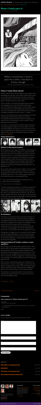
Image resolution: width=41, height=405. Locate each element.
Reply (2, 309)
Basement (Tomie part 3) (7, 290)
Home (2, 4)
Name (2, 335)
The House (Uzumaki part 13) (10, 371)
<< (17, 395)
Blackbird (4, 368)
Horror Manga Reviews (8, 4)
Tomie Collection (4, 281)
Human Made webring (24, 387)
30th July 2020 (4, 301)
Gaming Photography (37, 387)
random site (20, 395)
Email (2, 341)
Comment (3, 320)
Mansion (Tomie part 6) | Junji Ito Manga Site (9, 303)
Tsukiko (11, 281)
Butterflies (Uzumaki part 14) (10, 365)
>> (23, 395)
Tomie (17, 4)
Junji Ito (14, 4)
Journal (39, 391)
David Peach (6, 2)
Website (2, 346)
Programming (36, 390)
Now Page (38, 394)
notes (35, 393)
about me (5, 399)
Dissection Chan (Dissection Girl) (12, 374)
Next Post (37, 290)
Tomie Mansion (8, 134)
